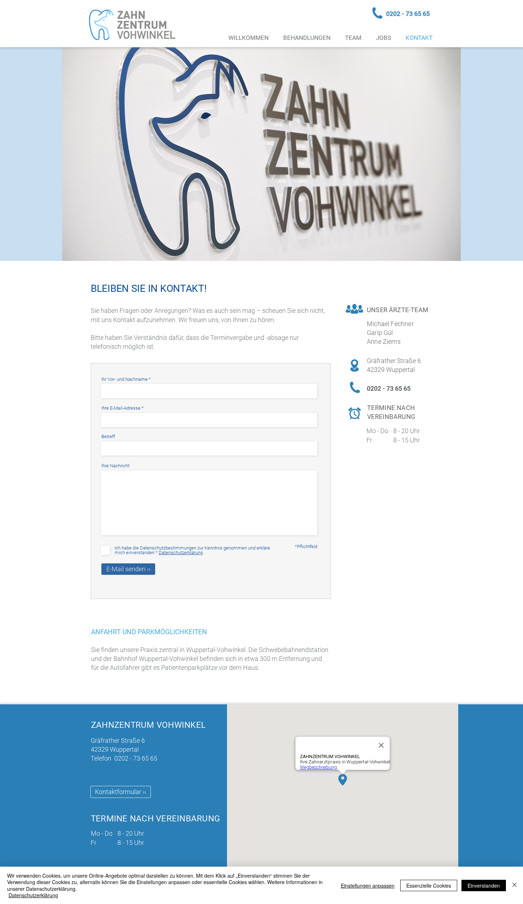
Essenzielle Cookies (428, 885)
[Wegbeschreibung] (335, 783)
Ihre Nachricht (115, 465)
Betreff (108, 436)
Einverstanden (483, 885)
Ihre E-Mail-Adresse (121, 408)
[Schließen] (514, 885)
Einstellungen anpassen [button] (368, 885)
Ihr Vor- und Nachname (124, 379)
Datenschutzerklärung (33, 895)
